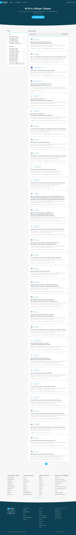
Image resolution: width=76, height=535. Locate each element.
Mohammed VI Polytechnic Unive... (61, 481)
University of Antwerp (38, 166)
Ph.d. (63, 48)
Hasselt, (35, 424)
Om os (24, 513)
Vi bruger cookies (60, 531)
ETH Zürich (57, 484)
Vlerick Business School (38, 80)
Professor (25, 483)
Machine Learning (11, 477)
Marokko (41, 488)
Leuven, (35, 39)
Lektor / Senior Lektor (43, 515)
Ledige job (11, 2)
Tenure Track (25, 490)
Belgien (38, 39)
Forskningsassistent (42, 525)
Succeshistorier (57, 515)
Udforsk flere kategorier (37, 497)
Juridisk (56, 531)
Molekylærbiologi (10, 484)
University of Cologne (59, 492)
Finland (41, 492)
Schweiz (41, 483)
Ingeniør (25, 488)
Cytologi (9, 490)
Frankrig (41, 494)
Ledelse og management (27, 494)
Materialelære (10, 483)
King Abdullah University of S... (60, 494)
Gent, (35, 96)
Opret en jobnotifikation (38, 17)
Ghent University (37, 95)
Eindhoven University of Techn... (61, 486)
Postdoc (40, 511)
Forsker (25, 484)
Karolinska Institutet (59, 483)
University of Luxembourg (60, 479)
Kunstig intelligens (11, 479)
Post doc (25, 479)
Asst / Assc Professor (42, 517)
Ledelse (40, 527)
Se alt (17, 63)
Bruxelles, (35, 68)
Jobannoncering (57, 509)
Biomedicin (9, 494)
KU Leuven (36, 38)
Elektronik (9, 492)
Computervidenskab (11, 486)
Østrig (40, 490)
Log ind (24, 515)
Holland (41, 481)
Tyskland (41, 486)
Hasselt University (37, 423)
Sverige (41, 479)
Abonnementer (57, 511)
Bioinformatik (10, 488)
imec (56, 490)
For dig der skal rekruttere (70, 2)
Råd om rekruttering (58, 517)
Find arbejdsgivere (18, 2)
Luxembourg (41, 484)
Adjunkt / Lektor (26, 481)
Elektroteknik (10, 481)
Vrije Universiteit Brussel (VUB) (39, 67)
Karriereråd (24, 2)
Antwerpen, (36, 167)
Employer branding (58, 513)
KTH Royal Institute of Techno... (61, 488)
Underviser (25, 486)
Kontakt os (25, 519)
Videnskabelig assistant (27, 492)
